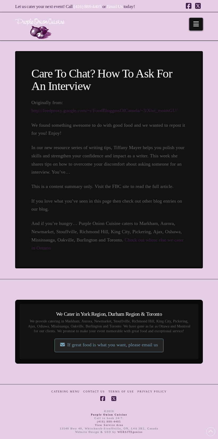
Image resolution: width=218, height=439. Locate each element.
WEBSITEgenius (130, 431)
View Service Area (109, 425)
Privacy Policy (152, 391)
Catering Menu (65, 391)
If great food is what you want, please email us (112, 344)
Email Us (115, 6)
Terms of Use (121, 391)
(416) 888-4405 (87, 6)
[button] (196, 24)
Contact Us (94, 391)
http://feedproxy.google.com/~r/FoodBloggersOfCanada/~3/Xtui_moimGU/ (104, 110)
